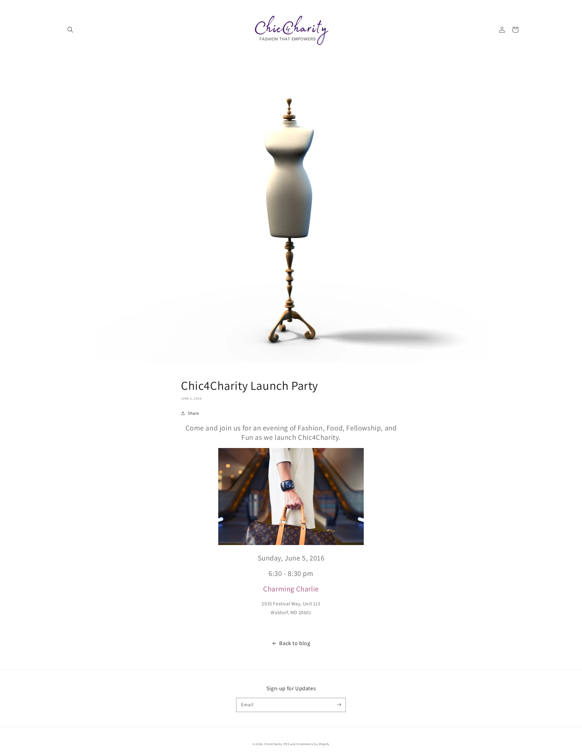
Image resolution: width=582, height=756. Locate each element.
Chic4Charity (273, 744)
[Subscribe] (339, 704)
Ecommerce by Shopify (312, 744)
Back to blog (294, 643)
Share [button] (193, 413)
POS (286, 744)
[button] (70, 29)
